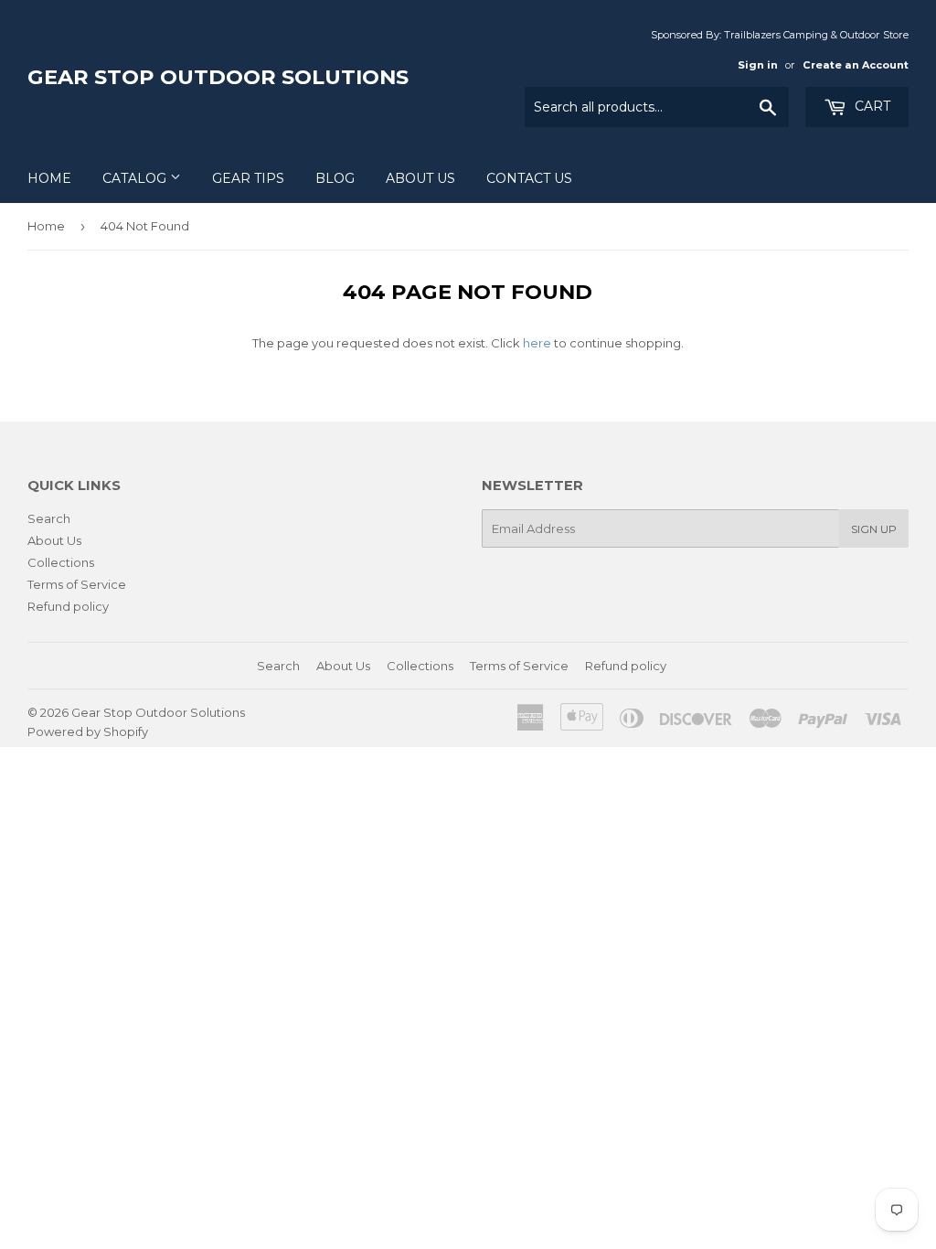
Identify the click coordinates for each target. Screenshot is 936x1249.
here (537, 343)
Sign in (758, 65)
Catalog (136, 178)
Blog (335, 178)
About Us (420, 178)
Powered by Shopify (87, 731)
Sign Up (874, 529)
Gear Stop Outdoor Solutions (218, 77)
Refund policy (68, 606)
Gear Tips (248, 178)
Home (49, 178)
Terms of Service (76, 584)
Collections (60, 562)
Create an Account (856, 65)
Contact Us (529, 178)
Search (48, 518)
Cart (870, 106)
